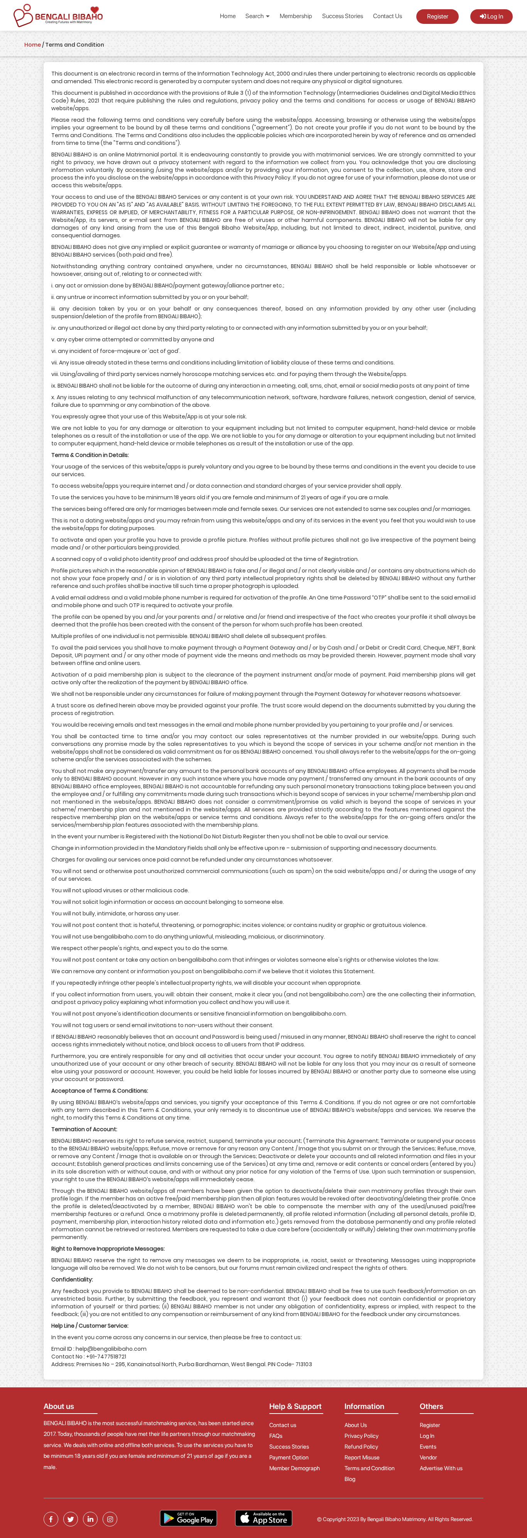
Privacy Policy (361, 1435)
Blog (350, 1479)
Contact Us (387, 16)
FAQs (275, 1435)
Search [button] (255, 16)
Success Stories (342, 16)
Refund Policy (361, 1446)
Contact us (282, 1425)
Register (437, 16)
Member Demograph (294, 1468)
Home (228, 16)
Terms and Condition (370, 1468)
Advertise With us (441, 1468)
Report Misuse (362, 1457)
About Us (356, 1425)
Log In (494, 16)
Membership (296, 16)
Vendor (428, 1457)
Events (428, 1446)
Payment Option (289, 1457)
